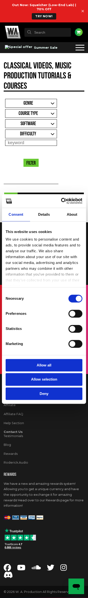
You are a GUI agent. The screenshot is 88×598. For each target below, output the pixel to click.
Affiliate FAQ (13, 414)
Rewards (11, 454)
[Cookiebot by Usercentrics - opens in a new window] (62, 201)
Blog (7, 445)
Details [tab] (44, 214)
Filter (31, 163)
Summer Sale (45, 47)
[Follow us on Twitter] (50, 569)
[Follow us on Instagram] (63, 569)
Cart (79, 32)
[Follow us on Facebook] (7, 569)
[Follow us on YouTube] (21, 569)
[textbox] (47, 32)
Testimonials (13, 436)
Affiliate (10, 405)
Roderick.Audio (16, 462)
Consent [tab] (16, 214)
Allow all (44, 365)
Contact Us (13, 432)
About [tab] (72, 214)
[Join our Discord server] (8, 576)
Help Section (14, 423)
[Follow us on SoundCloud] (36, 569)
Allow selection (44, 379)
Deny (44, 394)
